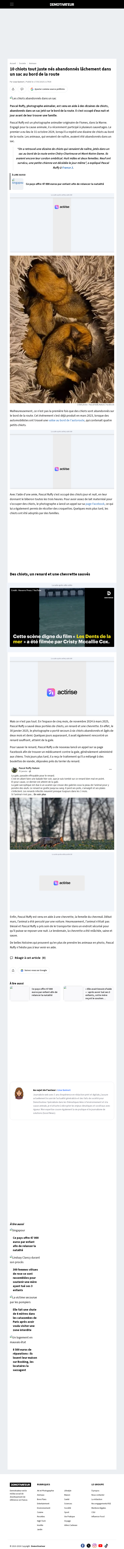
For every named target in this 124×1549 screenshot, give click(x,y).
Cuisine (40, 1512)
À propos (95, 1490)
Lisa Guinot (18, 81)
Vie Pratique (69, 1516)
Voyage (67, 1520)
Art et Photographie (45, 1490)
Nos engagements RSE (101, 1503)
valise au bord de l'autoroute (67, 420)
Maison (67, 1494)
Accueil (13, 63)
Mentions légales (98, 1508)
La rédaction (96, 1499)
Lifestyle (67, 1490)
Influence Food (97, 1516)
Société (67, 1508)
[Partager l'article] (13, 89)
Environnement (43, 1508)
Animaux (32, 63)
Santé (66, 1499)
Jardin (39, 1529)
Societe (22, 63)
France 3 (67, 168)
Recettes (41, 1516)
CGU (93, 1512)
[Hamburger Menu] (12, 4)
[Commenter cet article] (22, 89)
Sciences (68, 1503)
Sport (66, 1512)
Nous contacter (97, 1494)
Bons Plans (41, 1499)
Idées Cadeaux (70, 1525)
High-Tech (41, 1520)
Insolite (40, 1525)
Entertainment (43, 1503)
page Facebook (94, 504)
